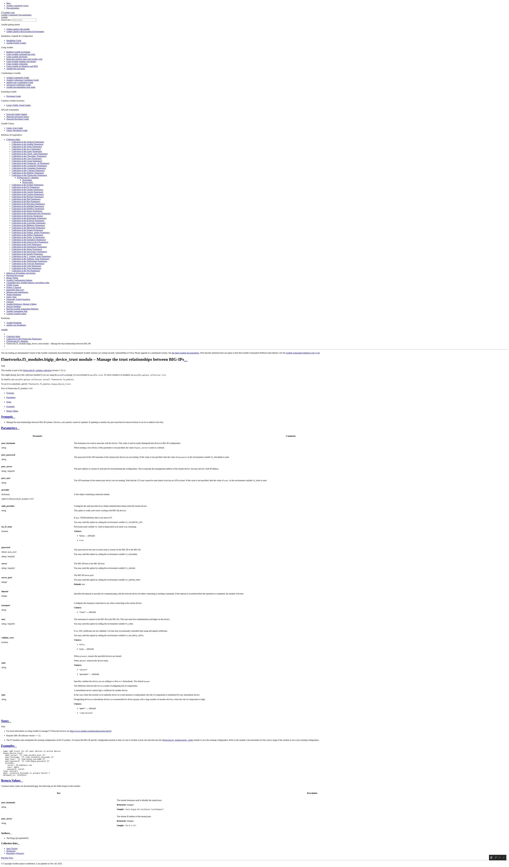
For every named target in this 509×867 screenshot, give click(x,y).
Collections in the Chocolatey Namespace (29, 156)
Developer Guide (13, 96)
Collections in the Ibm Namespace (26, 201)
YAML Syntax (12, 285)
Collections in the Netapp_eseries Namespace (31, 232)
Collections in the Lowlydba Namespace (29, 223)
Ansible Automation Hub (16, 311)
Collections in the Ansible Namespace (27, 144)
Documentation (12, 8)
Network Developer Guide (17, 119)
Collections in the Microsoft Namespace (28, 228)
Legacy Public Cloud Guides (18, 105)
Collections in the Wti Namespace (26, 271)
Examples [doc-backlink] (7, 745)
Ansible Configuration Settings (19, 280)
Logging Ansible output (16, 314)
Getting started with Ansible (18, 29)
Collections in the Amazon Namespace (28, 142)
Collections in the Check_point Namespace (30, 154)
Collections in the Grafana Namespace (28, 194)
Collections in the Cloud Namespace (27, 161)
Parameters (11, 397)
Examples (10, 406)
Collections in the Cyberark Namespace (28, 170)
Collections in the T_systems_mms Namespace (31, 256)
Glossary (10, 302)
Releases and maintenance (17, 292)
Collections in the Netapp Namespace (27, 230)
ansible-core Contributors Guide (19, 82)
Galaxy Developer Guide (16, 130)
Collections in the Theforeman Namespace (29, 261)
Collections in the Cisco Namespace (27, 158)
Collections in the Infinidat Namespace (28, 206)
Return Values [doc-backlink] (10, 780)
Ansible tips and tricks (15, 68)
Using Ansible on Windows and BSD (22, 66)
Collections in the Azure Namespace (27, 151)
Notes (8, 402)
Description (27, 180)
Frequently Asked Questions (18, 299)
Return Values (12, 278)
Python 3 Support (13, 287)
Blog (8, 3)
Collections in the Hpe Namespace (26, 199)
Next (11, 858)
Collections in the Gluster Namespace (27, 189)
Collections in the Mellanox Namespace (28, 225)
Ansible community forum (17, 6)
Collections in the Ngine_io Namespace (28, 237)
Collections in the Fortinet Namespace (27, 185)
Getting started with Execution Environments (25, 31)
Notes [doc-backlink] (5, 721)
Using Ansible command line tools (20, 54)
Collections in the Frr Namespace (26, 187)
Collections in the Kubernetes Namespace (29, 218)
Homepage (11, 851)
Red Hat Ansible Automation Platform (22, 309)
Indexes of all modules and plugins (20, 273)
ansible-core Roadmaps (16, 325)
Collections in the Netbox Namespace (27, 235)
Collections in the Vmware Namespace (28, 263)
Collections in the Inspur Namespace (27, 211)
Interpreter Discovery (15, 290)
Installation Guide (13, 40)
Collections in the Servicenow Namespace (29, 251)
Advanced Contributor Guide (18, 85)
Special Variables (13, 306)
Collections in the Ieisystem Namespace (28, 204)
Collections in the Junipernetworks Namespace (31, 213)
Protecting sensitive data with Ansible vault (24, 59)
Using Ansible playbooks (16, 57)
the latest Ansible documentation (185, 353)
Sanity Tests (11, 297)
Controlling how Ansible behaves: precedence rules (27, 282)
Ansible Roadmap (13, 323)
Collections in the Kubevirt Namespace (28, 220)
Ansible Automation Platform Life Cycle (303, 353)
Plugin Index (27, 182)
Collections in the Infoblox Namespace (28, 209)
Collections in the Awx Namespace (26, 149)
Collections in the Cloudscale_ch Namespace (30, 163)
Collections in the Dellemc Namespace (28, 173)
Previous (4, 858)
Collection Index (13, 139)
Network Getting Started (16, 114)
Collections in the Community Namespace (29, 166)
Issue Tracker (11, 848)
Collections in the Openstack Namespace (29, 240)
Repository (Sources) (15, 853)
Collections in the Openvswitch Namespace (30, 242)
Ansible (4, 17)
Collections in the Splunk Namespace (27, 254)
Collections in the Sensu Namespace (27, 249)
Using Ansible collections (17, 64)
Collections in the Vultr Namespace (26, 266)
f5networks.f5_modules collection (37, 370)
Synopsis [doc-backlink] (7, 416)
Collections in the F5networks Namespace (29, 175)
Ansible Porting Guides (16, 43)
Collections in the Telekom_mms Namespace (30, 259)
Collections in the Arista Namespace (27, 146)
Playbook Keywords (15, 275)
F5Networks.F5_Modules (28, 177)
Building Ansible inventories (18, 52)
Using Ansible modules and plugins (21, 61)
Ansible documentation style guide (20, 87)
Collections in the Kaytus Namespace (27, 216)
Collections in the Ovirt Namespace (26, 244)
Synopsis (10, 393)
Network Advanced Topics (17, 116)
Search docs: (6, 20)
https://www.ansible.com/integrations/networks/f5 (90, 731)
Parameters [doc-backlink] (9, 428)
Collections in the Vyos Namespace (26, 268)
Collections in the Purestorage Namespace (29, 247)
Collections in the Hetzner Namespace (28, 197)
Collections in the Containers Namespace (29, 168)
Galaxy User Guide (14, 128)
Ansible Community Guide (17, 78)
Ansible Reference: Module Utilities (21, 304)
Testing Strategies (13, 294)
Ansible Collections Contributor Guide (22, 80)
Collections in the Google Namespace (27, 192)
